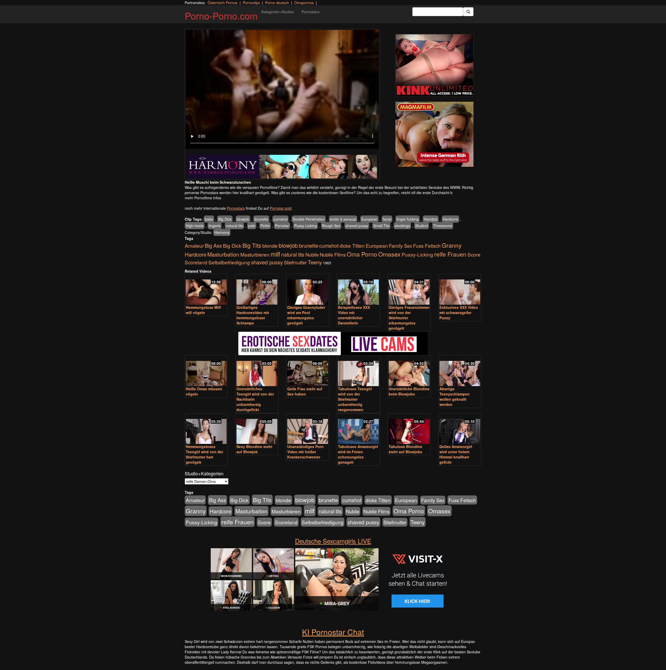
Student (421, 225)
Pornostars (310, 11)
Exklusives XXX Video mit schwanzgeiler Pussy (458, 312)
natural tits (234, 225)
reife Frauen (450, 254)
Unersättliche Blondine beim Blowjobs (409, 391)
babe (209, 219)
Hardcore (450, 219)
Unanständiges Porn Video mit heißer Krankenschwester (305, 452)
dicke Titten (352, 245)
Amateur (194, 245)
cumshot (280, 219)
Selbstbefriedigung (229, 262)
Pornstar (282, 225)
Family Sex (400, 245)
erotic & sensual (343, 219)
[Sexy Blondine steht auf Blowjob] (256, 429)
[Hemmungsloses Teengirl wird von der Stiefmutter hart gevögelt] (206, 429)
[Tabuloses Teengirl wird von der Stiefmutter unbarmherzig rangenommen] (358, 371)
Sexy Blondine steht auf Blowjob (254, 449)
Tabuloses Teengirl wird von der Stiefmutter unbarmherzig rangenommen (355, 399)
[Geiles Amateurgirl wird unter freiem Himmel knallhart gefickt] (459, 429)
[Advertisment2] (434, 134)
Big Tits (251, 245)
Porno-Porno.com (221, 15)
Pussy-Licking (305, 225)
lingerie (215, 225)
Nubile (312, 254)
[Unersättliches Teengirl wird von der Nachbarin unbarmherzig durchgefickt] (256, 371)
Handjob (431, 219)
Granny (452, 245)
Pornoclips (251, 2)
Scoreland (196, 262)
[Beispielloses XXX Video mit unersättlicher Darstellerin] (358, 290)
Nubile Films (333, 254)
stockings (402, 225)
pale (251, 225)
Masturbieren (255, 254)
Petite (265, 225)
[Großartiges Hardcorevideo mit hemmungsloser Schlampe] (256, 290)
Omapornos (304, 2)
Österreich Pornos (223, 2)
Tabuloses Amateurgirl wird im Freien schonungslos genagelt (358, 454)
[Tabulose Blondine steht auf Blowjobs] (409, 429)
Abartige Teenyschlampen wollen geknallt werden (454, 396)
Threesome (442, 225)
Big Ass (213, 245)
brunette (261, 219)
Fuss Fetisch (427, 245)
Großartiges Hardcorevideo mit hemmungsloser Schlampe (252, 315)
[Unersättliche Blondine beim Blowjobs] (409, 371)
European (369, 219)
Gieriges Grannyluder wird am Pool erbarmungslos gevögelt (306, 315)
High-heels (194, 225)
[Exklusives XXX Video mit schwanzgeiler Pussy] (459, 290)
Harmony (221, 232)
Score (474, 254)
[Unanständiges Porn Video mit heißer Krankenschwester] (307, 429)
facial (387, 219)
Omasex (389, 254)
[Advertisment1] (434, 65)
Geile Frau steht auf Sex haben (304, 391)
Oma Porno (362, 254)
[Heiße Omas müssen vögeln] (206, 371)
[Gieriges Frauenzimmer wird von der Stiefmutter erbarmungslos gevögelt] (409, 290)
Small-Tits (381, 225)
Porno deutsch (277, 2)
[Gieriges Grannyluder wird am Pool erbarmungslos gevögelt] (307, 290)
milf (275, 253)
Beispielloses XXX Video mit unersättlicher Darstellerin (354, 315)
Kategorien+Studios (277, 11)
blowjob (243, 219)
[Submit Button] (468, 11)
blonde (270, 245)
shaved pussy (356, 225)
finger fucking (407, 219)
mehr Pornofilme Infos (203, 197)
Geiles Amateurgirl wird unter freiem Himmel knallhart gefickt (455, 454)
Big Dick (225, 219)
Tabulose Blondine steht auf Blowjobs (405, 449)
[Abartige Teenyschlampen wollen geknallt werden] (459, 371)
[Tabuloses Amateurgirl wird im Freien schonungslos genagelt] (358, 429)
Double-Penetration (309, 219)
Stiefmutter (295, 262)
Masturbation (223, 254)
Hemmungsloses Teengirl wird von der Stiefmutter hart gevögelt (204, 454)
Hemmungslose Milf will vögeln (203, 310)
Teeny (315, 262)
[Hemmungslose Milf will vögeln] (206, 290)
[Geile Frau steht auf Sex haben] (307, 371)
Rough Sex (331, 225)
